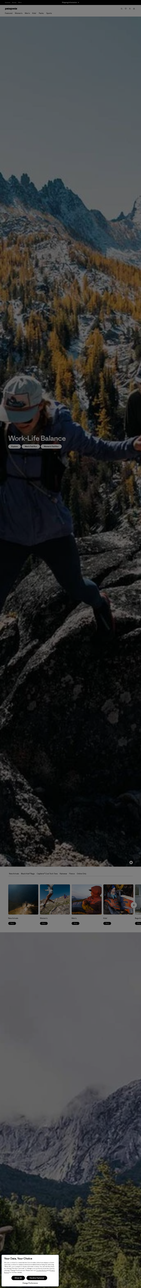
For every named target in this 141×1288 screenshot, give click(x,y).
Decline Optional (37, 1278)
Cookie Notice (41, 1270)
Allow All (18, 1278)
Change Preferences (30, 1283)
